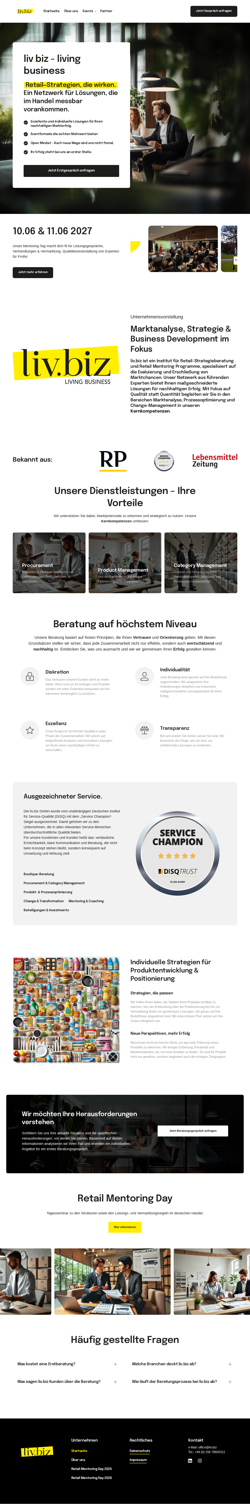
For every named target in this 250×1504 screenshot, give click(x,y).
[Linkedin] (191, 1460)
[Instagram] (201, 1460)
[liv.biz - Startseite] (25, 11)
